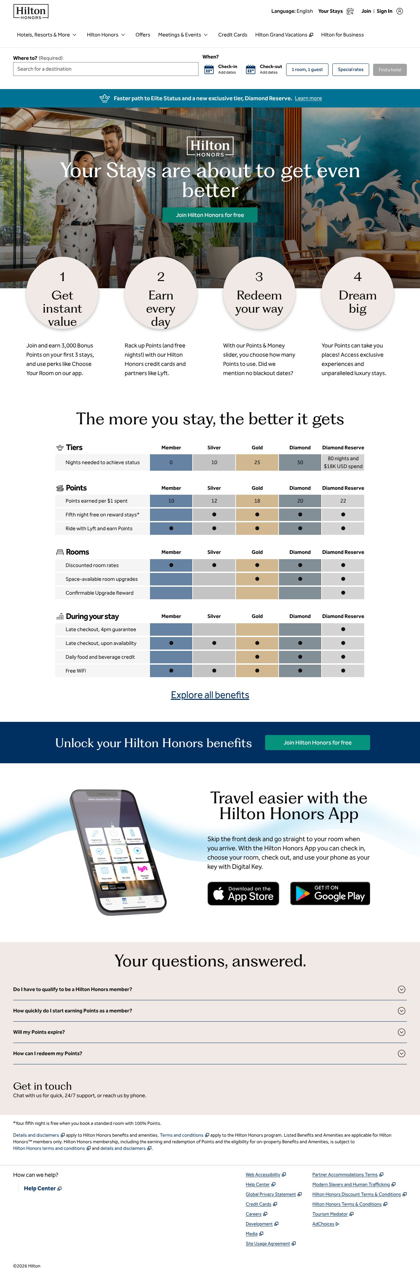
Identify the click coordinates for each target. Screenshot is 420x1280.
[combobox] (106, 69)
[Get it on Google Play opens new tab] (330, 893)
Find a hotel (390, 70)
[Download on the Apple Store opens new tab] (243, 894)
